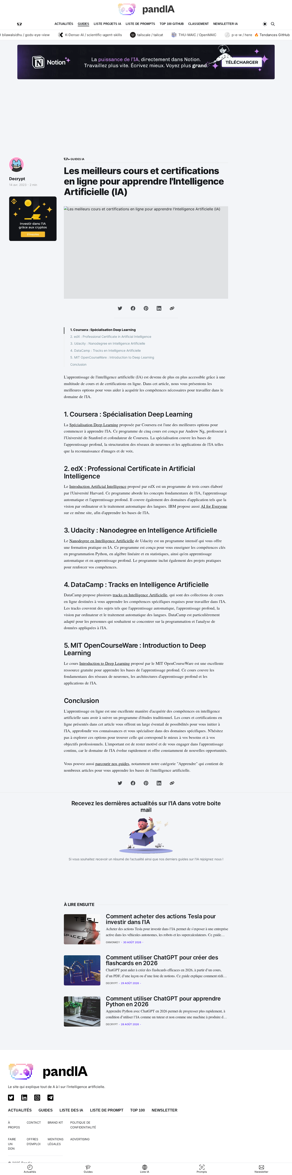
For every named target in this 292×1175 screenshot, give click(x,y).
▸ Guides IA (76, 159)
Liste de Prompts (140, 24)
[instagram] (36, 1098)
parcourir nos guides (112, 763)
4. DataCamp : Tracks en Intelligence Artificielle (105, 350)
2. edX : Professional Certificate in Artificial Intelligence (110, 336)
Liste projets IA (107, 24)
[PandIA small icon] (19, 24)
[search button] (272, 24)
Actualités (64, 24)
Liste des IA (71, 1110)
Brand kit (55, 1122)
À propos (14, 1125)
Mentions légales (55, 1141)
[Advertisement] (146, 123)
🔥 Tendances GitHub (272, 35)
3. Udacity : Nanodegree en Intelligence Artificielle (107, 343)
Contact (34, 1122)
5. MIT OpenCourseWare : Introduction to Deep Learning (112, 357)
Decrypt (17, 178)
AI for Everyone (214, 506)
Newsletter (164, 1110)
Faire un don (12, 1144)
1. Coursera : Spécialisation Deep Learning (103, 330)
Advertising (80, 1139)
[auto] (265, 24)
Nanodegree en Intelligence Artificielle (101, 540)
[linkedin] (23, 1098)
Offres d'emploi (33, 1141)
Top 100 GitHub (172, 24)
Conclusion (78, 364)
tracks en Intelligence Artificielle (140, 594)
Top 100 (137, 1110)
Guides (83, 24)
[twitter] (10, 1098)
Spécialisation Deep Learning (93, 424)
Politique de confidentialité (83, 1125)
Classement (198, 24)
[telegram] (49, 1098)
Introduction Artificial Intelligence (97, 486)
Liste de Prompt (106, 1110)
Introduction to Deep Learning (104, 663)
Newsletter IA (225, 24)
